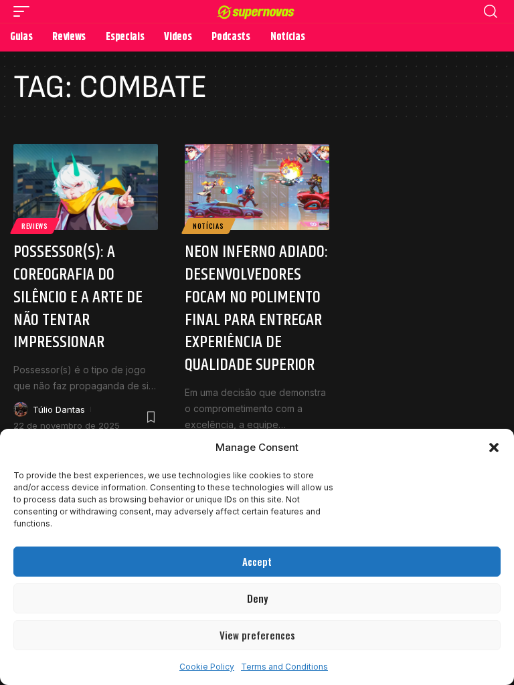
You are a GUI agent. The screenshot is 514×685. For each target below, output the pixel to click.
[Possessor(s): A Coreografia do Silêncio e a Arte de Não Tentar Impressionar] (85, 187)
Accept (257, 561)
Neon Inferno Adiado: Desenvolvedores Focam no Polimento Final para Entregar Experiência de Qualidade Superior (256, 308)
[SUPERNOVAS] (257, 11)
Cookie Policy (206, 667)
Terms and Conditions (284, 667)
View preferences (257, 634)
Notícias (208, 226)
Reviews (34, 226)
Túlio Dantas (59, 409)
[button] (494, 447)
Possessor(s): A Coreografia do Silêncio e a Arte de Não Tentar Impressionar (78, 297)
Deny (257, 598)
